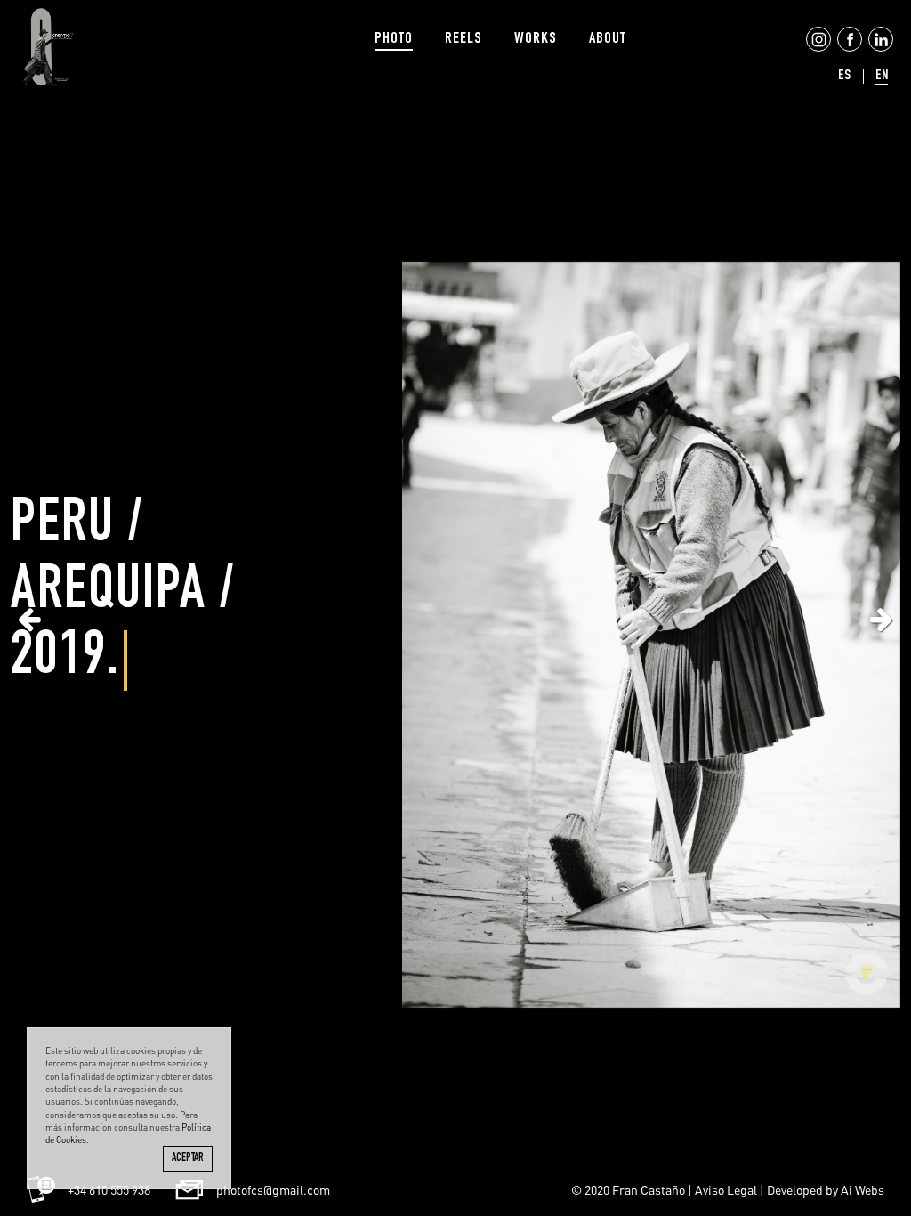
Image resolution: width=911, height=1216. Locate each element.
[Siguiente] (881, 618)
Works (535, 39)
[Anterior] (29, 618)
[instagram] (816, 49)
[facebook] (848, 49)
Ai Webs (862, 1189)
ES (844, 76)
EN (881, 76)
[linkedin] (879, 49)
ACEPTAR (188, 1158)
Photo (394, 39)
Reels (463, 39)
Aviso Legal (726, 1189)
